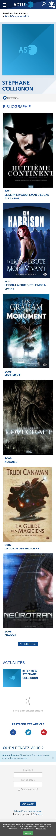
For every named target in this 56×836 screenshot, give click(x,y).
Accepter (28, 833)
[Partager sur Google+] (44, 732)
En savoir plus (41, 828)
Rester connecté (29, 789)
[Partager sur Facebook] (13, 732)
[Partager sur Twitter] (28, 732)
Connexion (28, 803)
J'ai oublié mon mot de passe (28, 811)
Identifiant (28, 769)
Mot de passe (28, 779)
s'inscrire (38, 814)
